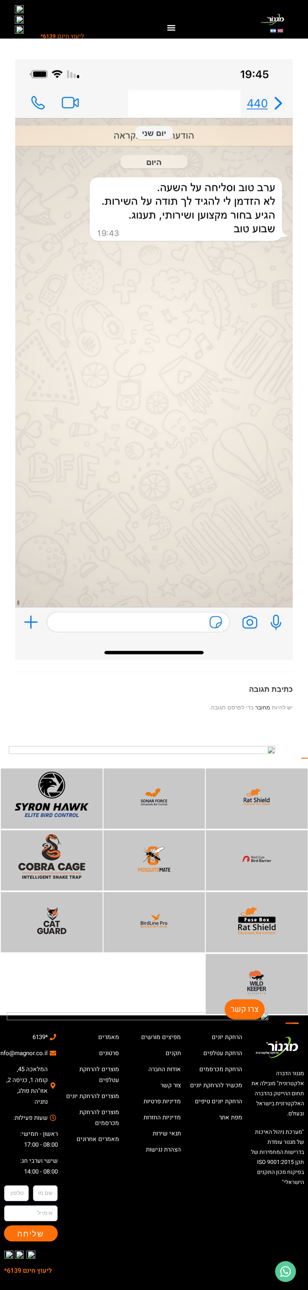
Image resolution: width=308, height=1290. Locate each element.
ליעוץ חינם (62, 36)
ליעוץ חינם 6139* (28, 1271)
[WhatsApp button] (285, 1271)
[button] (171, 28)
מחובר (262, 707)
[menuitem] (280, 30)
